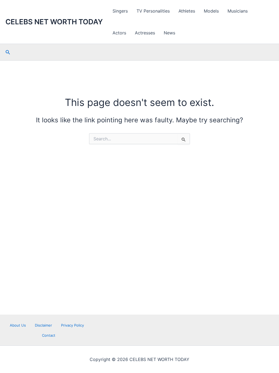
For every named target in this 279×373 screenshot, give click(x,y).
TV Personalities (153, 11)
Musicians (238, 11)
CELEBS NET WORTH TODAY (54, 21)
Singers (120, 11)
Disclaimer (43, 325)
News (169, 32)
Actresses (145, 32)
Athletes (186, 11)
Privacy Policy (72, 325)
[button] (7, 52)
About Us (18, 325)
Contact (48, 335)
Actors (119, 32)
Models (211, 11)
